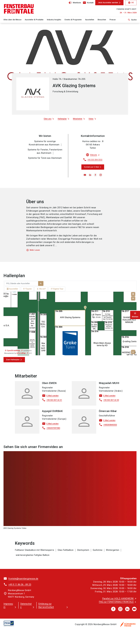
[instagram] (100, 175)
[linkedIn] (127, 609)
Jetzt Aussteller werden (108, 3)
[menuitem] (14, 20)
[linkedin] (90, 175)
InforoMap (21, 353)
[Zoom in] (133, 294)
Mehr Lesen (33, 250)
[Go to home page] (19, 8)
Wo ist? (42, 289)
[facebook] (95, 175)
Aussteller (13, 289)
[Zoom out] (133, 298)
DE (131, 2)
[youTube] (134, 609)
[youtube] (85, 175)
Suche (132, 19)
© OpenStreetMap (12, 350)
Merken (135, 315)
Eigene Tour (58, 289)
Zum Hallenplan (12, 360)
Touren (29, 289)
